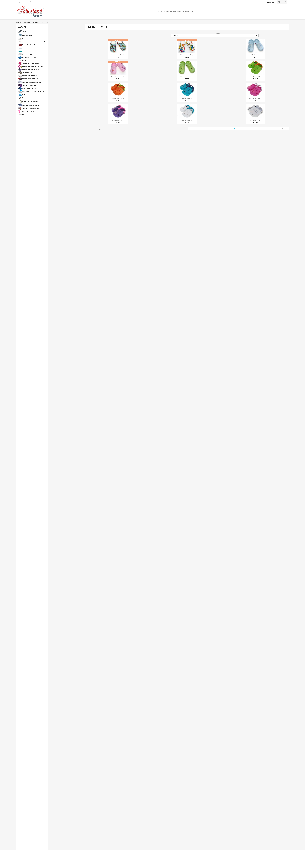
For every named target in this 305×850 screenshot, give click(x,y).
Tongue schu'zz (27, 73)
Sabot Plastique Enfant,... (118, 55)
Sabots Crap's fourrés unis (30, 105)
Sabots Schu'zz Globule (29, 76)
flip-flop (24, 60)
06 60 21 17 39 (31, 2)
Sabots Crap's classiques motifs (32, 82)
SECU (24, 98)
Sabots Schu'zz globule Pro (30, 70)
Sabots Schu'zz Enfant (29, 88)
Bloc (23, 95)
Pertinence (215, 36)
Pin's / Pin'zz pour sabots (30, 101)
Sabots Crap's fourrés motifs (31, 108)
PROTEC (25, 114)
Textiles (24, 31)
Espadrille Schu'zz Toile (29, 45)
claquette (25, 51)
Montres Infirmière (28, 111)
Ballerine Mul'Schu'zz (29, 57)
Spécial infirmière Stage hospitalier (33, 91)
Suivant (285, 129)
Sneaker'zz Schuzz (28, 54)
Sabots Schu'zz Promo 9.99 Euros (32, 66)
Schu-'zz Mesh (27, 35)
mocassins (25, 42)
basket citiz (26, 39)
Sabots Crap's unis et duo (30, 79)
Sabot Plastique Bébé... (255, 77)
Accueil (22, 27)
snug (23, 48)
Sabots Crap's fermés (29, 85)
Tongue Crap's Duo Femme (30, 63)
